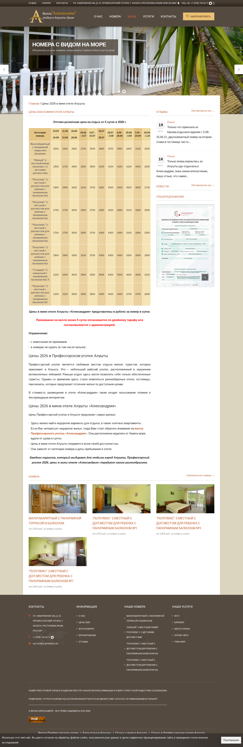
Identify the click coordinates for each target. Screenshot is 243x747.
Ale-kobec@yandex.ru (45, 643)
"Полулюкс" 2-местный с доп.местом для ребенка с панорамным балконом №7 (51, 576)
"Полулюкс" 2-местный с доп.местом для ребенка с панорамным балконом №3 (178, 523)
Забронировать (200, 16)
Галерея (46, 3)
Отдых (32, 3)
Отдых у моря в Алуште (131, 732)
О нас (98, 16)
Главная (34, 103)
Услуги (148, 16)
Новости (162, 186)
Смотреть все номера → (200, 475)
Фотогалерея (86, 629)
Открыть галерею (61, 498)
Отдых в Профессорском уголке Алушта (178, 732)
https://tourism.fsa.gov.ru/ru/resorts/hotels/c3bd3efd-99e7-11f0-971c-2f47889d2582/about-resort (100, 699)
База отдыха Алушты (97, 732)
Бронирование (87, 635)
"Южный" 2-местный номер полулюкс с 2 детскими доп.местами (40, 166)
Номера (115, 16)
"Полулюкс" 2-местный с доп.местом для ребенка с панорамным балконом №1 (114, 523)
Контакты (62, 3)
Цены (132, 16)
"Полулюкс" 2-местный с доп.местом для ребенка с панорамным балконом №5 (142, 648)
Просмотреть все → (202, 110)
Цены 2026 (84, 622)
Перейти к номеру (54, 498)
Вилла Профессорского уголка (58, 732)
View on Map (170, 3)
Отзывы (161, 111)
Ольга (171, 122)
